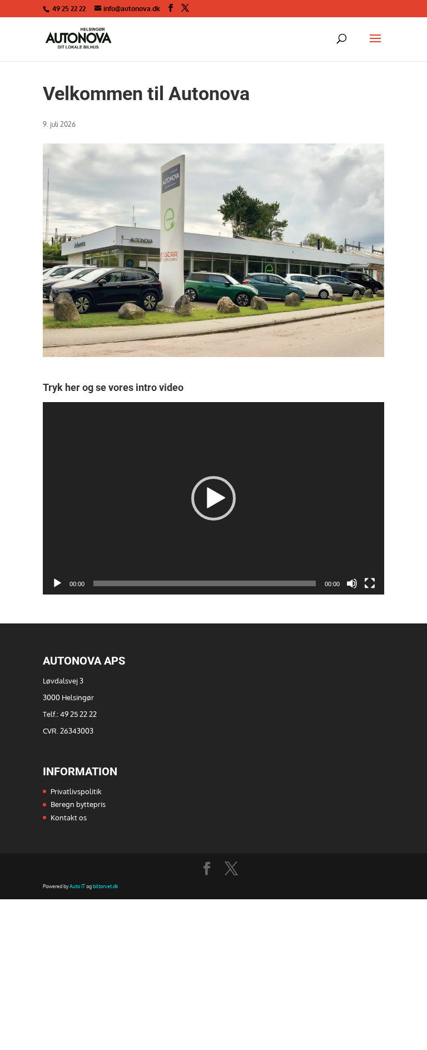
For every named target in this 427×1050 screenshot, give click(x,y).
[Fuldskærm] (369, 583)
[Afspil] (57, 583)
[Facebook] (171, 8)
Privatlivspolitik (76, 791)
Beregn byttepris (78, 804)
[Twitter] (185, 8)
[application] (213, 498)
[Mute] (352, 583)
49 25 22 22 (69, 8)
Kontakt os (69, 817)
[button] (213, 498)
